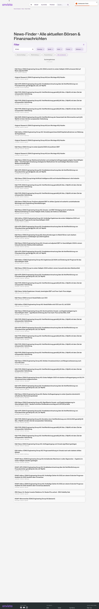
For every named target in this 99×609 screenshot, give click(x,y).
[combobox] (24, 49)
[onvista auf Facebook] (21, 608)
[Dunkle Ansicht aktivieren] (9, 0)
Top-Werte (72, 608)
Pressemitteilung (48, 54)
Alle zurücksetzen (61, 54)
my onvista (44, 4)
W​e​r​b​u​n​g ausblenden (62, 19)
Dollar (59, 608)
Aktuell (36, 4)
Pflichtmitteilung (34, 54)
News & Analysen (17, 8)
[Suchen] (68, 5)
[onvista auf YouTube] (24, 608)
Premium (52, 4)
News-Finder (27, 8)
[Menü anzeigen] (31, 4)
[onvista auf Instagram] (27, 608)
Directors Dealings (21, 54)
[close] (96, 2)
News (23, 8)
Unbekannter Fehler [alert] (83, 3)
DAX (48, 608)
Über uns (89, 608)
